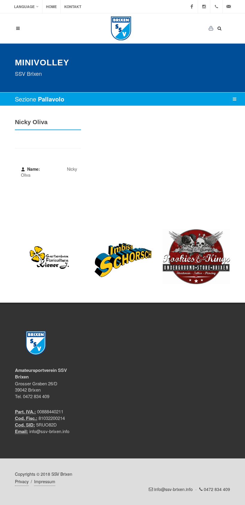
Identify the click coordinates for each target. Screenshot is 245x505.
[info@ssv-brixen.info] (229, 6)
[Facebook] (192, 6)
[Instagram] (204, 6)
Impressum (44, 481)
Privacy (22, 481)
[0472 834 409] (216, 6)
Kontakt (72, 6)
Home (51, 6)
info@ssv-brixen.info (49, 431)
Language (24, 6)
